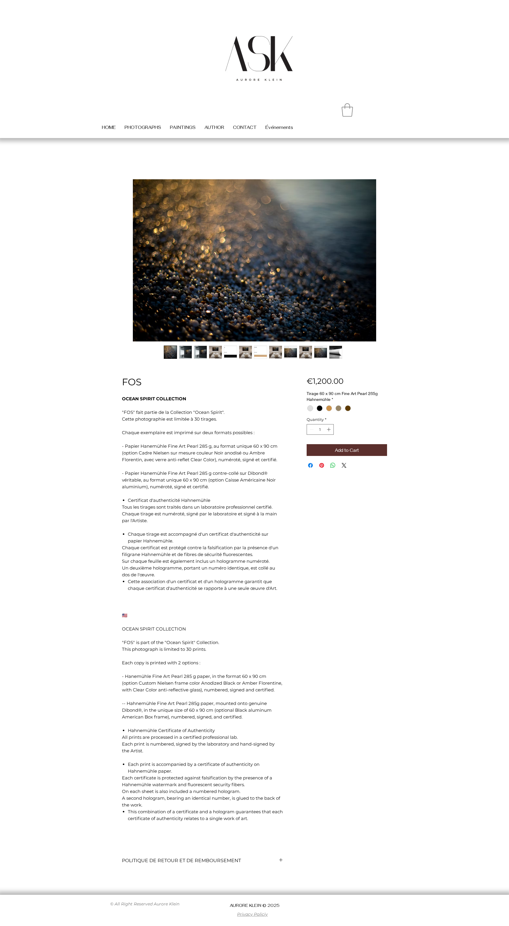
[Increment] (329, 429)
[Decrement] (311, 429)
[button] (347, 110)
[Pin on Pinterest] (321, 465)
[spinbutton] (320, 429)
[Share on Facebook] (310, 465)
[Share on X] (344, 465)
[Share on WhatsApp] (332, 465)
